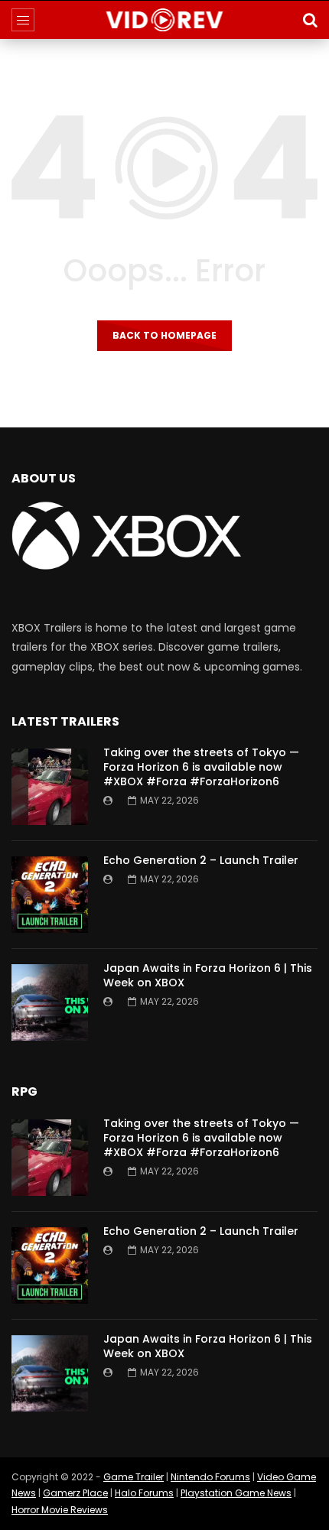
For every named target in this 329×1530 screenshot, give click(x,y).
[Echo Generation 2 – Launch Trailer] (49, 894)
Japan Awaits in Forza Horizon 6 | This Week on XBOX (207, 975)
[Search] (310, 20)
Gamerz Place (75, 1492)
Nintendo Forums (210, 1476)
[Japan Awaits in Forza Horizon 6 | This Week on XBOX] (49, 1002)
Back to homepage (164, 335)
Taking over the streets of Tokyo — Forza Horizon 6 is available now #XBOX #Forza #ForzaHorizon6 (201, 767)
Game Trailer (133, 1476)
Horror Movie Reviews (59, 1509)
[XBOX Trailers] (164, 19)
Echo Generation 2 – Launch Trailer (200, 860)
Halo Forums (144, 1492)
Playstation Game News (236, 1492)
